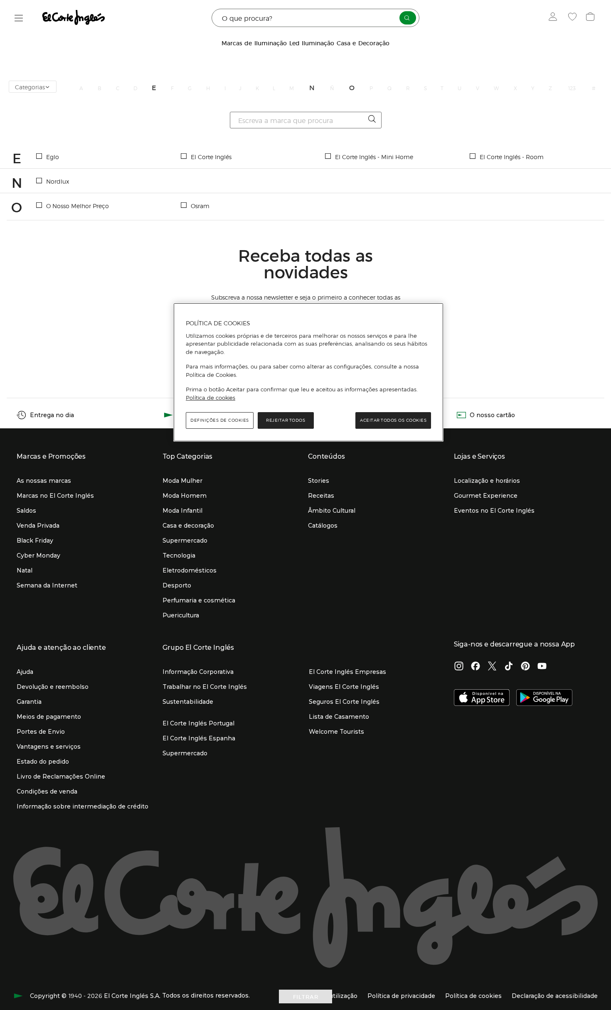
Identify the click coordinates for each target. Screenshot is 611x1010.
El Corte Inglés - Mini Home (374, 156)
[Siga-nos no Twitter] (492, 667)
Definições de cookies (219, 420)
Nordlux (57, 181)
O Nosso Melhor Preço (77, 206)
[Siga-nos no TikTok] (509, 667)
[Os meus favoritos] (573, 17)
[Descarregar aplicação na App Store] (482, 698)
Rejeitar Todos (285, 420)
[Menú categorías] (19, 18)
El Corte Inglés (211, 156)
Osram (200, 206)
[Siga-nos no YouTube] (542, 667)
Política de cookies (210, 397)
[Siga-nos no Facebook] (475, 667)
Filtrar (305, 996)
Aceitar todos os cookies (393, 420)
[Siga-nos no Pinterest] (525, 667)
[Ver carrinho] (591, 17)
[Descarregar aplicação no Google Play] (544, 698)
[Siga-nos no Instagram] (459, 667)
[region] (308, 372)
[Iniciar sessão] (555, 17)
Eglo (52, 156)
